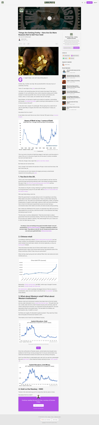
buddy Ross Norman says (41, 303)
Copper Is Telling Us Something (73, 80)
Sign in (95, 2)
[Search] (82, 2)
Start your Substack (46, 419)
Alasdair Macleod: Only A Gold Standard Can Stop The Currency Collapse (74, 76)
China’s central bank (30, 284)
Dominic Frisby (23, 39)
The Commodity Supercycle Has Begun (73, 71)
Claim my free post (38, 405)
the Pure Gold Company (34, 227)
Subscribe (89, 2)
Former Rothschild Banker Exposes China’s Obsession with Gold (73, 92)
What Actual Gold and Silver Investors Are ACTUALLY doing (73, 86)
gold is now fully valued (43, 161)
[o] (64, 71)
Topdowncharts (40, 151)
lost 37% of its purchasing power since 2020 (38, 183)
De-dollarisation (23, 289)
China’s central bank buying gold (43, 239)
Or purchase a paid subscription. (38, 408)
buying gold (21, 244)
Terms (52, 416)
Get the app (55, 419)
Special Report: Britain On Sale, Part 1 (73, 108)
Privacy (49, 416)
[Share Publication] (85, 2)
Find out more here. (46, 231)
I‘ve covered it (49, 291)
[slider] (51, 27)
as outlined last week (30, 101)
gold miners (26, 359)
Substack (44, 422)
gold (33, 88)
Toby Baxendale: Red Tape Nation (72, 102)
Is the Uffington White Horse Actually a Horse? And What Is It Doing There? (73, 97)
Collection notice (57, 416)
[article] (71, 71)
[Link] (17, 177)
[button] (41, 18)
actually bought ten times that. (32, 286)
